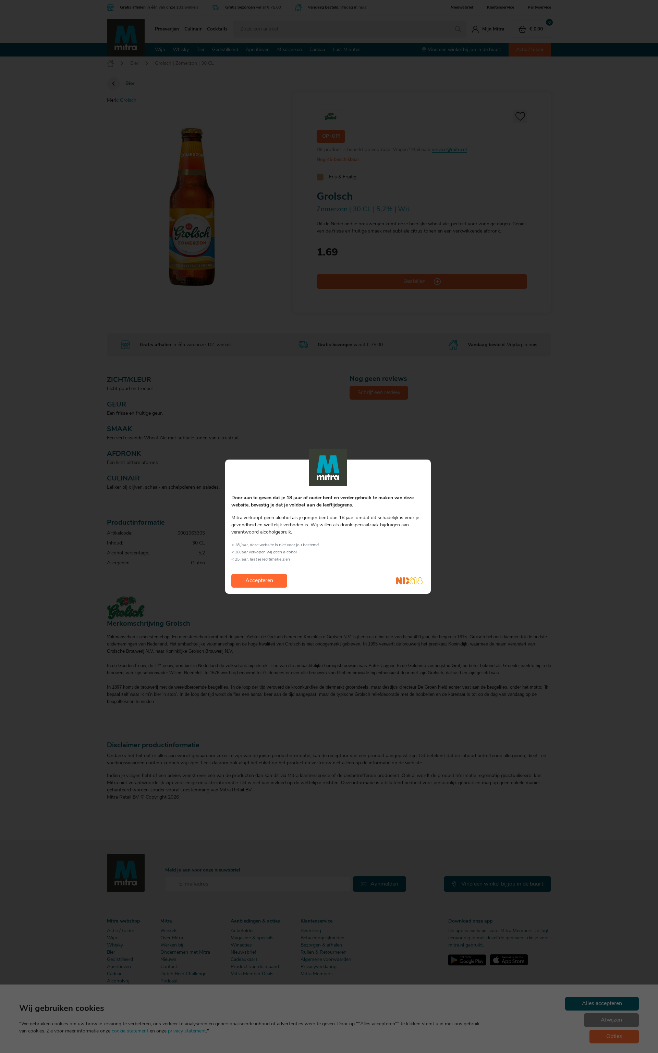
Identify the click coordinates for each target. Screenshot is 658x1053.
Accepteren (259, 581)
